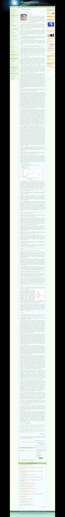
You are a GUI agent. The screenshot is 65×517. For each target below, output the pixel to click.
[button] (22, 460)
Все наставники (13, 55)
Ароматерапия (13, 17)
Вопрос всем (38, 453)
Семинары (12, 64)
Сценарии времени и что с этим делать (27, 474)
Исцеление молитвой (14, 28)
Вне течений (12, 52)
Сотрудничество (13, 77)
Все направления (13, 16)
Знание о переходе (13, 26)
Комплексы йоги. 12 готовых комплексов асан (50, 41)
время (23, 12)
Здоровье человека (13, 25)
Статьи (12, 8)
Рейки (11, 38)
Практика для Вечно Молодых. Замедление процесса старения (31, 493)
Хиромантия (12, 49)
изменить (44, 449)
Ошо (11, 36)
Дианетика (12, 22)
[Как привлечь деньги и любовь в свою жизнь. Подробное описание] (51, 26)
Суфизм (12, 42)
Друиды (12, 23)
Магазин (20, 5)
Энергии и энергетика (14, 51)
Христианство (13, 47)
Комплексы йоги (13, 71)
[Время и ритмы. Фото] (24, 20)
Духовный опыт (13, 10)
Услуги (12, 63)
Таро (11, 44)
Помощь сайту (13, 78)
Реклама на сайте (13, 76)
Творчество (12, 13)
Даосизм (12, 21)
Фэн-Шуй (12, 46)
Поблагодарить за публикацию (40, 445)
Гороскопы (12, 61)
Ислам (12, 27)
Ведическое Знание (13, 20)
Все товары (12, 59)
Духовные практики (13, 9)
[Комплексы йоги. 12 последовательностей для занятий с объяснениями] (51, 49)
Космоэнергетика (13, 32)
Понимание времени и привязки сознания (27, 483)
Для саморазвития (13, 60)
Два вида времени (23, 496)
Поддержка (26, 511)
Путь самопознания (13, 37)
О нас (11, 74)
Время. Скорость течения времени (26, 498)
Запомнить (49, 13)
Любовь (12, 33)
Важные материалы (13, 12)
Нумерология (13, 34)
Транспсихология (13, 45)
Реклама (31, 511)
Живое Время (13, 24)
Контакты (12, 79)
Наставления (12, 56)
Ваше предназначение (14, 69)
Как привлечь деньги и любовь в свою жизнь (50, 21)
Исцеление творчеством (14, 29)
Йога (11, 30)
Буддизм (12, 19)
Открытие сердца (13, 68)
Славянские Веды (27, 12)
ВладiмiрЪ (43, 443)
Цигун (12, 48)
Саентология (12, 41)
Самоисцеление (13, 70)
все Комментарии (52, 67)
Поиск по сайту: (49, 16)
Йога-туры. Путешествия (14, 65)
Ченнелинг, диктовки (14, 11)
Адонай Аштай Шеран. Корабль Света (27, 504)
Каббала (12, 31)
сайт (44, 444)
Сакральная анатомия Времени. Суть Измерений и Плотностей (31, 477)
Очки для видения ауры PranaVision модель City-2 (50, 31)
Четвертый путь (13, 50)
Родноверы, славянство (14, 39)
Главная (12, 5)
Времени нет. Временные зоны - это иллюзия (28, 491)
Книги (16, 5)
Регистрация (52, 14)
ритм (24, 12)
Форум (25, 5)
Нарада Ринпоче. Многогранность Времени (28, 488)
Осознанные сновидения (14, 35)
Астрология (12, 18)
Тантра (12, 43)
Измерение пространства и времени (26, 501)
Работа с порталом (13, 75)
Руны (11, 40)
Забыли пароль (49, 14)
